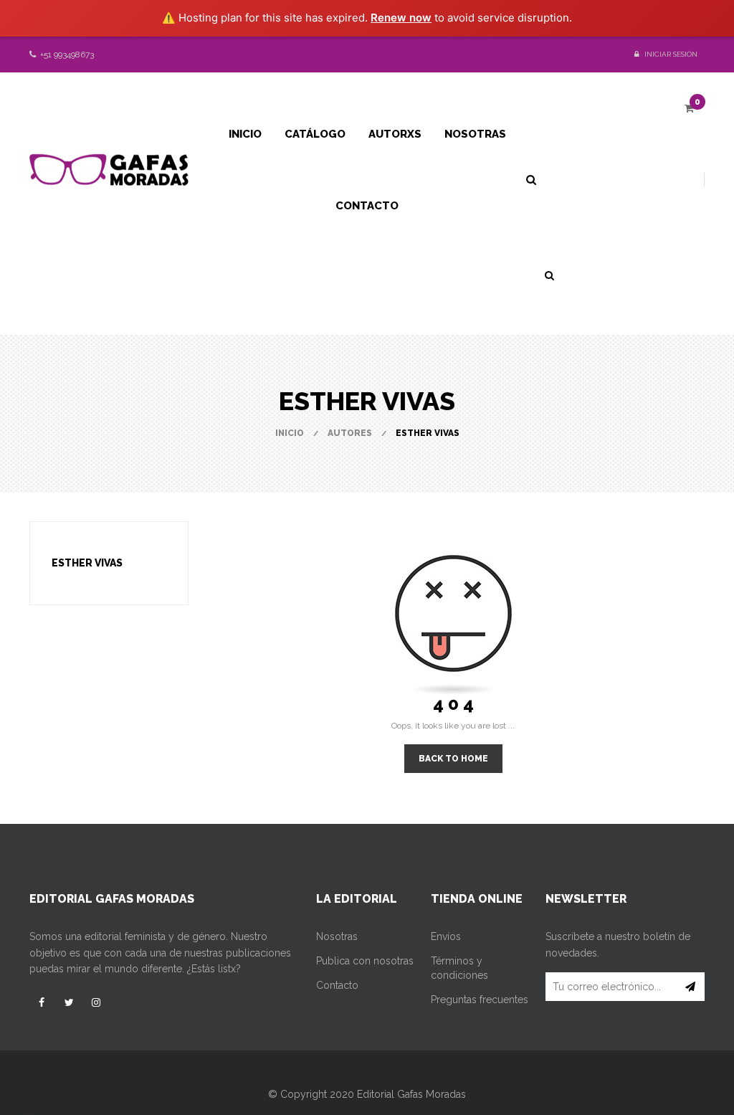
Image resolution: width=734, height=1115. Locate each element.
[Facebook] (41, 1002)
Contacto (337, 985)
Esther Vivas (87, 563)
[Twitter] (69, 1002)
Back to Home (453, 759)
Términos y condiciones (459, 968)
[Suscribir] (691, 986)
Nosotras (337, 936)
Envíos (446, 936)
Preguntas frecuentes (479, 999)
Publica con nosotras (365, 961)
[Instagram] (96, 1002)
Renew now (401, 17)
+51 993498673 (66, 54)
